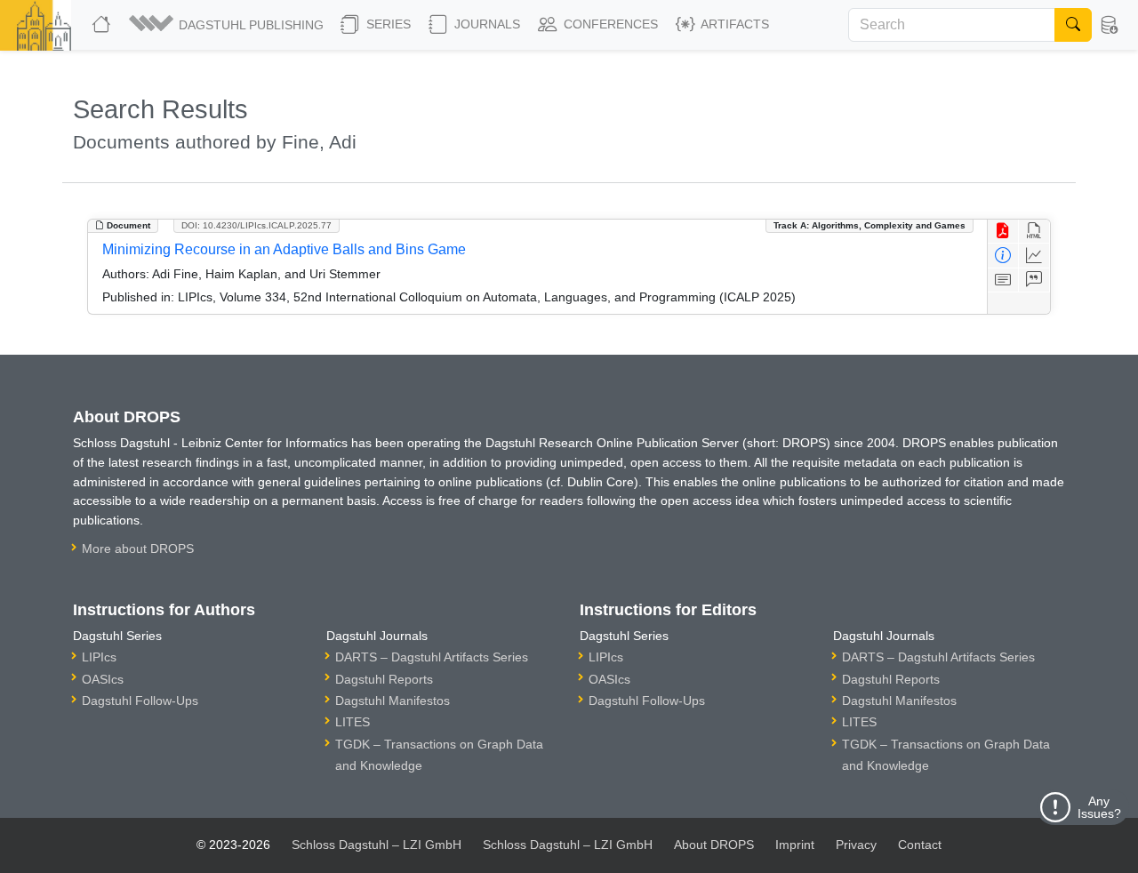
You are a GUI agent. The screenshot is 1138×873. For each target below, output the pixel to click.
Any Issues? (1099, 807)
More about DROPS (138, 548)
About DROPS (714, 844)
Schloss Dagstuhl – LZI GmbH (376, 844)
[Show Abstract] (1003, 280)
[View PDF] (1003, 232)
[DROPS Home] (103, 25)
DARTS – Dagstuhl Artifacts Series (431, 657)
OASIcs (103, 679)
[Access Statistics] (1034, 256)
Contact (920, 844)
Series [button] (387, 24)
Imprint (794, 844)
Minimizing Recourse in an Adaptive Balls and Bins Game (284, 249)
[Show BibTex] (1034, 280)
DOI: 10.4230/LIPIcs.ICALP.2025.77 (256, 225)
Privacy (856, 844)
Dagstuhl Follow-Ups (140, 700)
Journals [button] (485, 24)
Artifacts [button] (733, 24)
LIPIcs (99, 657)
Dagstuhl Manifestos (392, 700)
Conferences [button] (609, 24)
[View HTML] (1034, 232)
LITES (352, 722)
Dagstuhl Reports (384, 679)
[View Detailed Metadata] (1003, 256)
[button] (227, 25)
